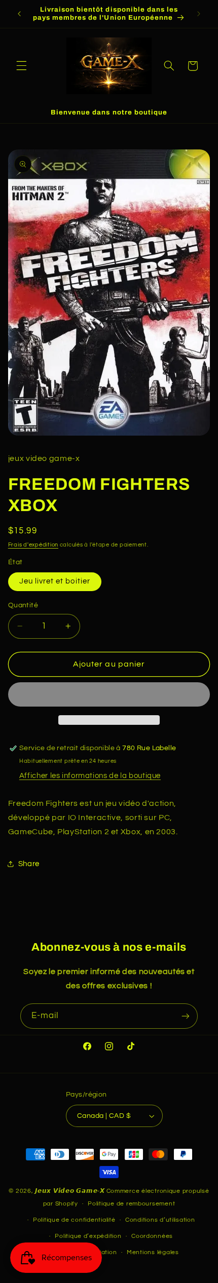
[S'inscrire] (185, 1015)
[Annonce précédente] (19, 14)
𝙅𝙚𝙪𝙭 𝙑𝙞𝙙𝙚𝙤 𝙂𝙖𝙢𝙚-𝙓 (70, 1191)
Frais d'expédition (33, 545)
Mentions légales (153, 1252)
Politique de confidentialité (74, 1220)
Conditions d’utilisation (160, 1220)
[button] (21, 65)
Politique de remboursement (131, 1204)
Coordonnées (152, 1236)
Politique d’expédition (88, 1236)
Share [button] (29, 864)
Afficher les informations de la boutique (90, 776)
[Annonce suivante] (199, 14)
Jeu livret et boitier (54, 581)
